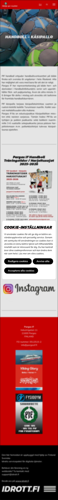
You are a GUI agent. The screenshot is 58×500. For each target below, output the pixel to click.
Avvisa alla (43, 261)
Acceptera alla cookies (21, 270)
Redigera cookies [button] (18, 261)
